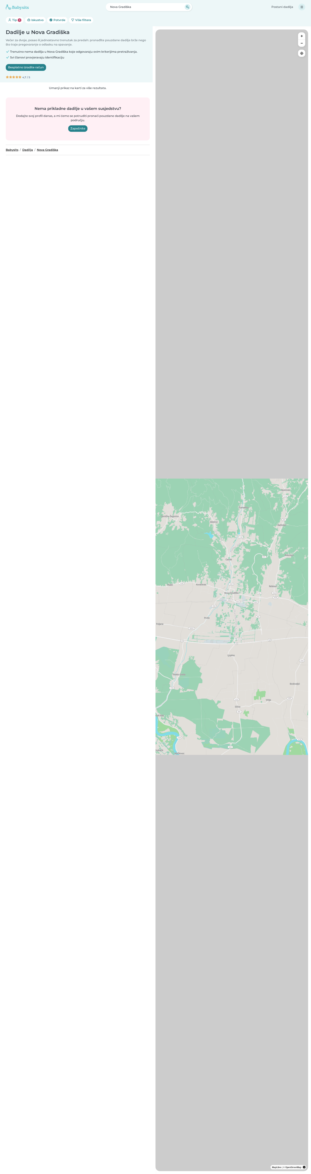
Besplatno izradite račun (26, 67)
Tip (16, 20)
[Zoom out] (301, 43)
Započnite (77, 128)
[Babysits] (17, 7)
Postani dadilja (282, 7)
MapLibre (276, 1167)
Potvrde (59, 20)
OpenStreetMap (293, 1167)
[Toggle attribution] (304, 1167)
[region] (232, 600)
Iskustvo (37, 20)
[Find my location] (301, 53)
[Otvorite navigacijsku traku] (301, 7)
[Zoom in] (301, 36)
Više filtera (83, 20)
